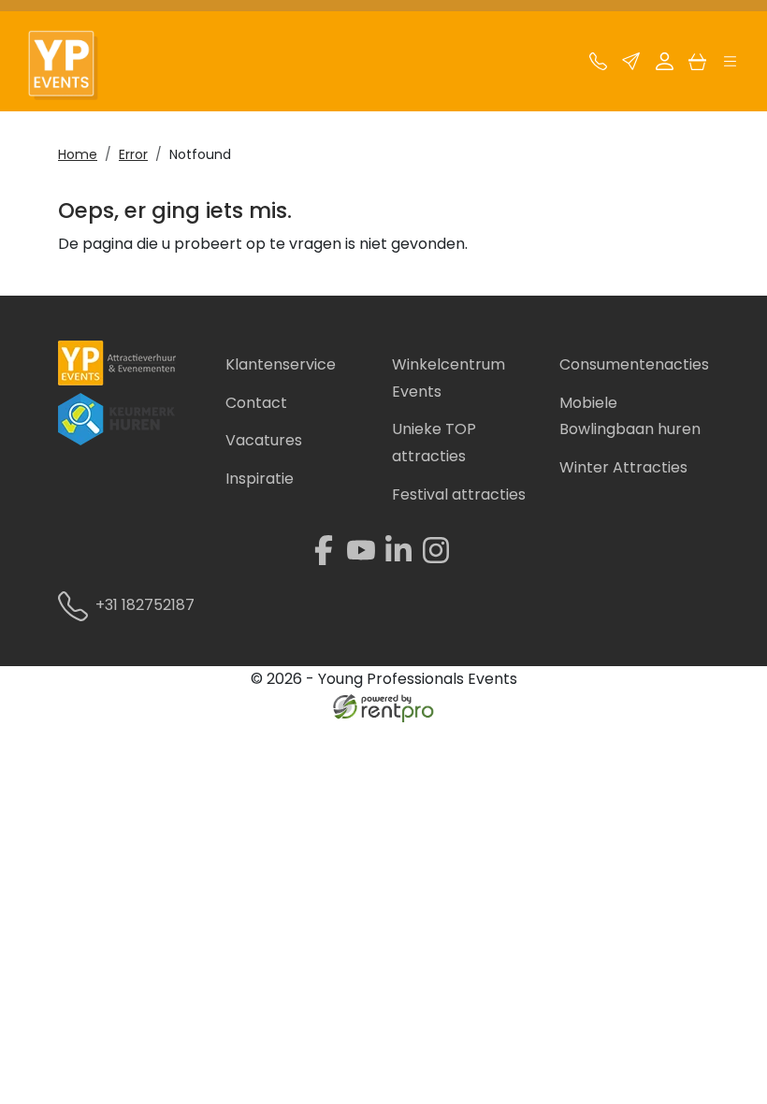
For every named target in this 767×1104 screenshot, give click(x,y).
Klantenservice (280, 364)
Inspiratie (259, 478)
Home (77, 154)
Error (133, 154)
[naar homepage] (73, 66)
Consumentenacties (634, 364)
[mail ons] (631, 66)
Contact (256, 403)
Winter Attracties (623, 467)
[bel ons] (598, 66)
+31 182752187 (145, 605)
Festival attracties (459, 494)
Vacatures (263, 440)
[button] (730, 66)
